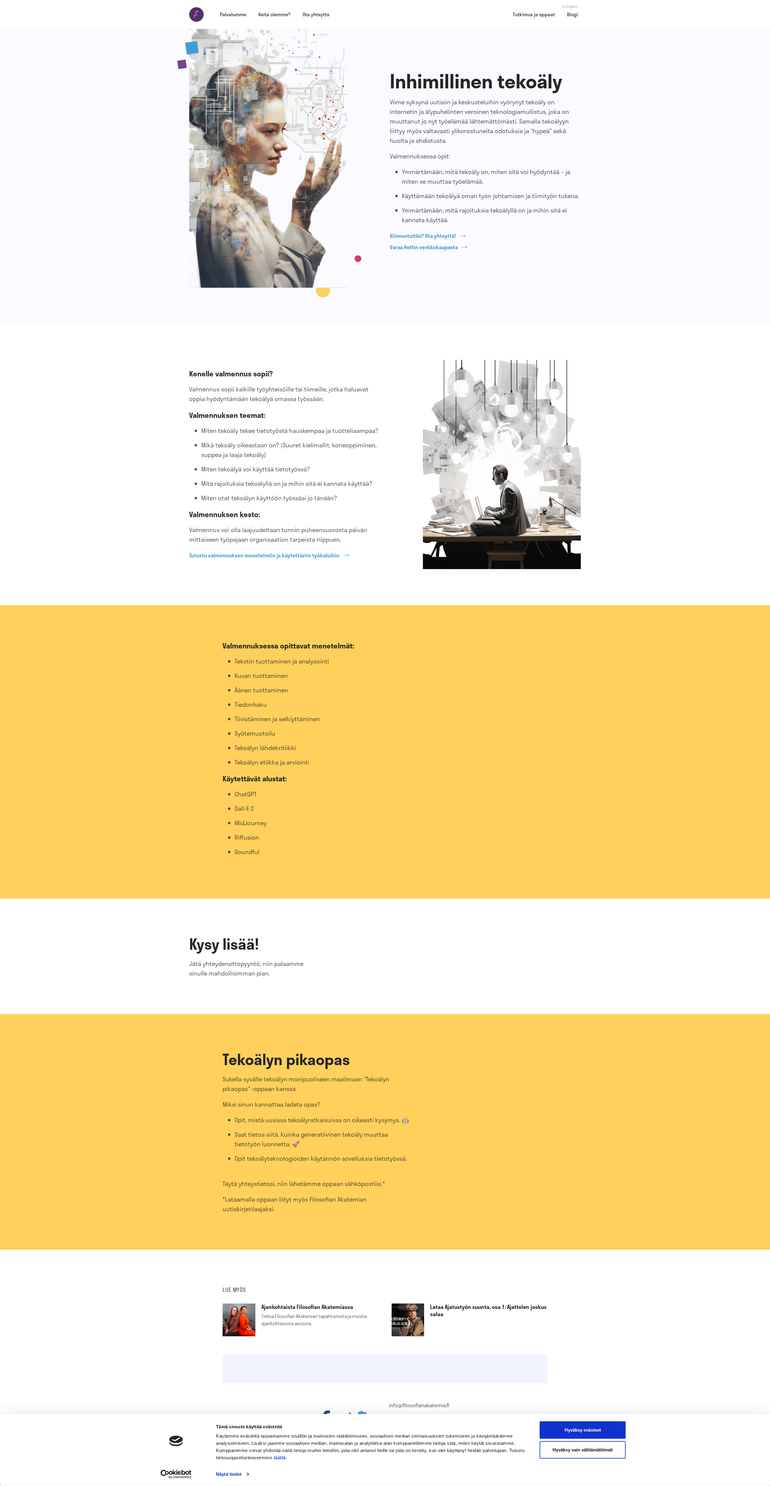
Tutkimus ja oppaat (534, 14)
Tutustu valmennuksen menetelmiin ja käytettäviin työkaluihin (264, 555)
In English (570, 6)
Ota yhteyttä (316, 14)
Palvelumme (233, 14)
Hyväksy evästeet (583, 1429)
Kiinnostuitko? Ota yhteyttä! (423, 235)
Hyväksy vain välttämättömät (583, 1449)
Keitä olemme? (274, 14)
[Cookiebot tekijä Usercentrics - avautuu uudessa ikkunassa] (176, 1474)
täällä (280, 1457)
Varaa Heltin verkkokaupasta (424, 247)
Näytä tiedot (229, 1474)
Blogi (572, 14)
